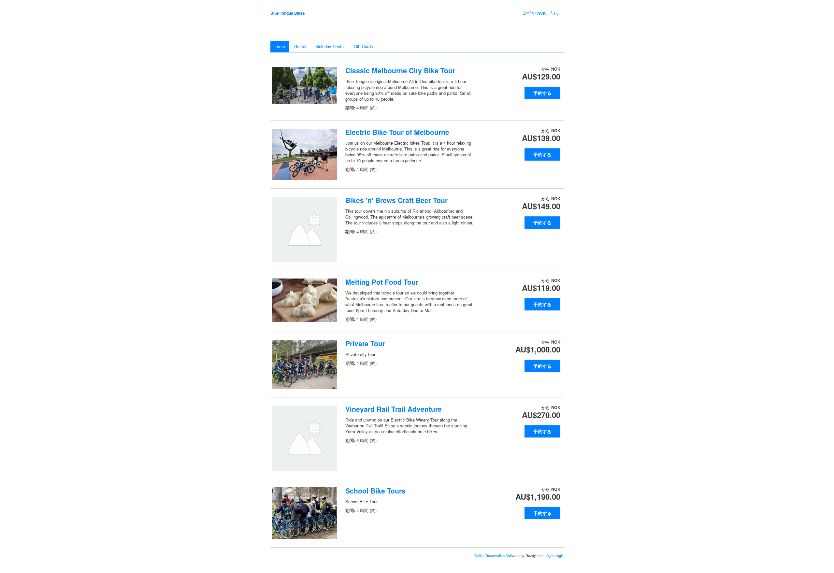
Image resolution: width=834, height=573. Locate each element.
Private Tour (365, 343)
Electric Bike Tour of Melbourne (397, 132)
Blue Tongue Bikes (287, 13)
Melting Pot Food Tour (381, 282)
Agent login (555, 555)
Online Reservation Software (497, 555)
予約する (542, 93)
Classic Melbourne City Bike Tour (400, 70)
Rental (300, 46)
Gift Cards (363, 46)
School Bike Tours (375, 490)
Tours (280, 46)
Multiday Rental (330, 46)
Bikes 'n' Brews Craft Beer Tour (396, 200)
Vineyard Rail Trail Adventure (393, 409)
